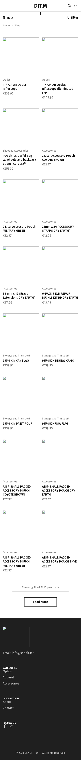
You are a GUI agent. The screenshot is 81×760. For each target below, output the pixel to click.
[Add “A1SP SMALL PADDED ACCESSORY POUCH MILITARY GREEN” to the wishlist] (36, 526)
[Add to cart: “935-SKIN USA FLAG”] (75, 380)
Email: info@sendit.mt (18, 653)
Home (6, 25)
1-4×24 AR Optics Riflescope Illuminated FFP (57, 89)
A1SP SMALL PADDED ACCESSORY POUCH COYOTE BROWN (17, 490)
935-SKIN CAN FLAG (16, 360)
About (7, 702)
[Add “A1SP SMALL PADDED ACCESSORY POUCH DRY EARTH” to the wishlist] (75, 455)
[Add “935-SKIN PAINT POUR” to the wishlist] (36, 392)
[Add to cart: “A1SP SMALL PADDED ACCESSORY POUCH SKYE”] (75, 514)
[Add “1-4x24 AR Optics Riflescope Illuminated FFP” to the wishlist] (75, 53)
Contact (8, 708)
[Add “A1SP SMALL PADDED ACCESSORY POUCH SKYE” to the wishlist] (75, 526)
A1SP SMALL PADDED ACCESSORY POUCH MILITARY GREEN (17, 561)
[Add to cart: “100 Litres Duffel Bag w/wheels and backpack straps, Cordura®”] (36, 112)
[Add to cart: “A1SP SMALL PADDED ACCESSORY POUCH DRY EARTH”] (75, 443)
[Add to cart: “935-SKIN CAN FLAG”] (36, 317)
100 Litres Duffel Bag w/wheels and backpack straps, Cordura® (19, 160)
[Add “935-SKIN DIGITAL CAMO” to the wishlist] (75, 329)
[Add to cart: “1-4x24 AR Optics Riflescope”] (36, 41)
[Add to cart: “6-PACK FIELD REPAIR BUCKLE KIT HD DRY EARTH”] (75, 250)
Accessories (49, 150)
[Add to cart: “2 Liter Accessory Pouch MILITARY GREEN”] (36, 183)
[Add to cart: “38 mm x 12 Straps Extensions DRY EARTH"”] (36, 250)
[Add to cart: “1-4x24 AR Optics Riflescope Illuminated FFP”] (75, 41)
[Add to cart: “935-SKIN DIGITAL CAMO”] (75, 317)
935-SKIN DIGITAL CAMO (58, 360)
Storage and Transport (16, 355)
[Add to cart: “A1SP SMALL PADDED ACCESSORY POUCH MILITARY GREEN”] (36, 514)
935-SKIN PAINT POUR (17, 423)
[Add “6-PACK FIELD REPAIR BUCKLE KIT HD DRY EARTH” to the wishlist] (75, 262)
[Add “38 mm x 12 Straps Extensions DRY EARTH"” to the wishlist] (36, 262)
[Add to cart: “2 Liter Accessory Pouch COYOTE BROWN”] (75, 112)
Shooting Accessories (15, 150)
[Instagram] (11, 727)
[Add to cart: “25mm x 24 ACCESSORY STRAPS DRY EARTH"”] (75, 183)
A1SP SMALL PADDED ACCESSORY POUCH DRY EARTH (58, 490)
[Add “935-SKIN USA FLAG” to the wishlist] (75, 392)
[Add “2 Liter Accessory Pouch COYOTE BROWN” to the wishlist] (75, 124)
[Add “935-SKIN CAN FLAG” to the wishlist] (36, 329)
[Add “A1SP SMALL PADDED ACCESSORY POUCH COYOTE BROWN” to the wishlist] (36, 455)
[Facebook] (5, 727)
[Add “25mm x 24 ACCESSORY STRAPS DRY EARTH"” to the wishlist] (75, 195)
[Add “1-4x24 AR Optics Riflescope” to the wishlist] (36, 53)
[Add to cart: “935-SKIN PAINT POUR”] (36, 380)
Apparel (8, 677)
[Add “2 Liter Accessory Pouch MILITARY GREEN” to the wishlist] (36, 195)
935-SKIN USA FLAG (55, 423)
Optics (7, 79)
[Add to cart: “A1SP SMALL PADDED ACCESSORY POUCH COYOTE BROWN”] (36, 443)
